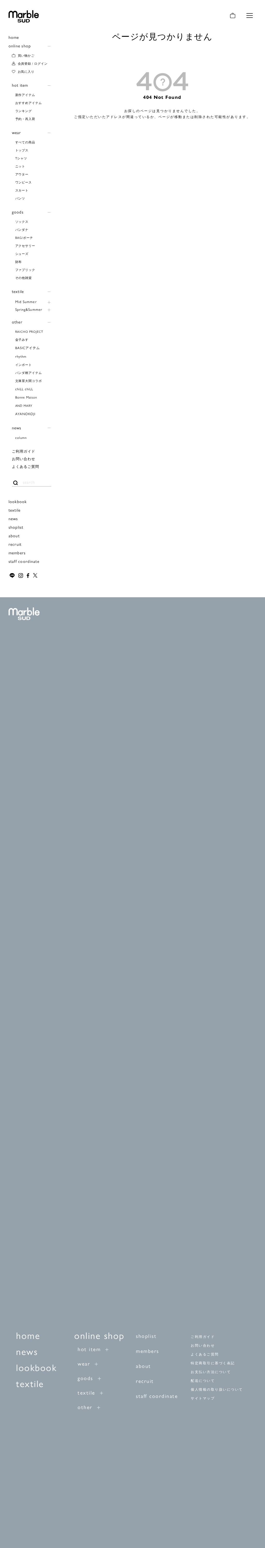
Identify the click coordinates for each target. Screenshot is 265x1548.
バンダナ (22, 229)
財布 (18, 261)
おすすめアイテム (28, 102)
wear (16, 132)
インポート (23, 364)
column (21, 437)
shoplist (16, 527)
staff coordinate (24, 561)
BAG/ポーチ (24, 237)
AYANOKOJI (25, 413)
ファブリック (25, 269)
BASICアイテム (27, 347)
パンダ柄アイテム (28, 372)
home (14, 37)
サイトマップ (203, 1398)
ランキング (23, 110)
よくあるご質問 (25, 466)
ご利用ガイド (23, 451)
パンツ (20, 198)
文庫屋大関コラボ (28, 380)
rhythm (20, 356)
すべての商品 (25, 142)
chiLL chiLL (24, 388)
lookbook (18, 501)
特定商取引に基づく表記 (213, 1363)
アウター (22, 174)
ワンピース (23, 182)
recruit (15, 544)
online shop (20, 46)
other (17, 322)
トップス (22, 150)
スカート (22, 190)
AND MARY (24, 405)
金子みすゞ (23, 339)
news (16, 428)
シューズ (22, 253)
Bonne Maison (26, 397)
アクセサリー (25, 245)
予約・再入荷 (25, 118)
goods (18, 212)
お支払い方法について (211, 1372)
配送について (203, 1381)
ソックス (22, 221)
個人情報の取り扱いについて (217, 1389)
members (17, 553)
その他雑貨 (23, 277)
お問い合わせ (23, 458)
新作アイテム (25, 94)
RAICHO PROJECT (29, 331)
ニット (20, 166)
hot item (20, 85)
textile (18, 291)
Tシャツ (21, 158)
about (14, 536)
